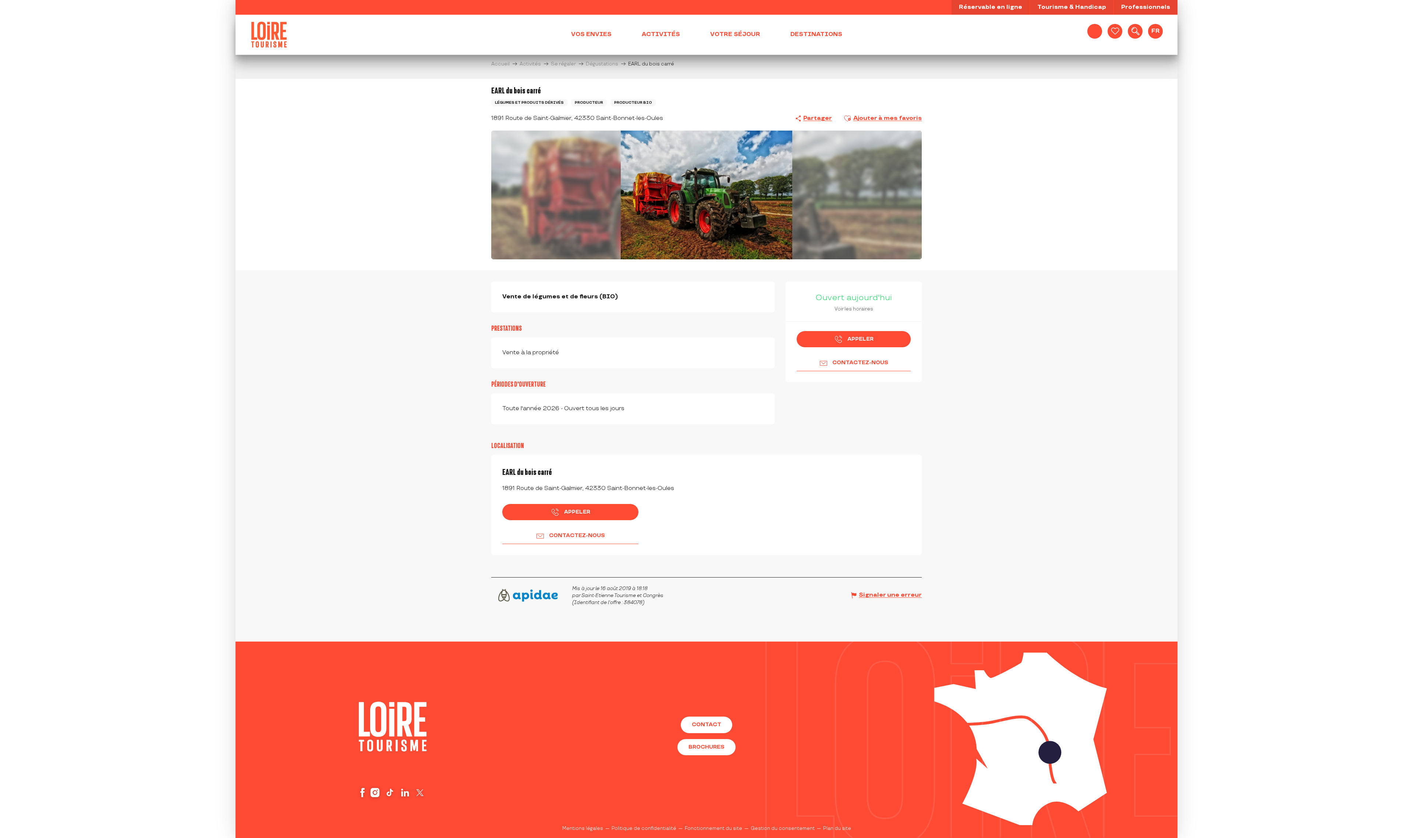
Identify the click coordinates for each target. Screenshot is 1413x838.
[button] (1135, 31)
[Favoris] (1115, 31)
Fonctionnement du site (713, 828)
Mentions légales (582, 828)
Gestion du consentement (783, 828)
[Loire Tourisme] (269, 34)
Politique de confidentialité (644, 828)
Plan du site (837, 828)
